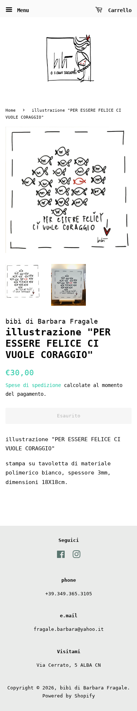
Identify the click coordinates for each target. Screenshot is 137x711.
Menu (21, 10)
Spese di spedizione (33, 385)
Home (10, 110)
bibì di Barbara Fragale (93, 687)
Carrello (118, 10)
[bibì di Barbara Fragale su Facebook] (61, 556)
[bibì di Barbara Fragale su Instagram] (76, 556)
